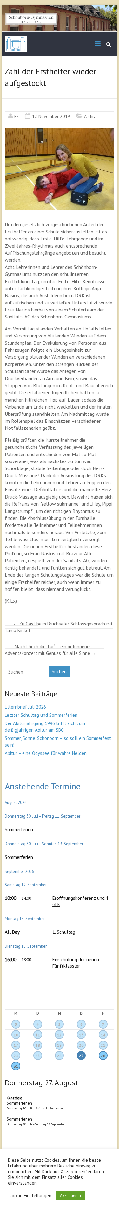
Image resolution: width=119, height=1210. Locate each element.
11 (38, 1034)
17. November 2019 (51, 116)
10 (16, 1034)
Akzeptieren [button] (70, 1195)
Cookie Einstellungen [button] (30, 1196)
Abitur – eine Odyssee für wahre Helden (46, 753)
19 (59, 1045)
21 (103, 1045)
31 (16, 1066)
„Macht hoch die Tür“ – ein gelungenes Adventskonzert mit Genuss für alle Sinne (50, 650)
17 (16, 1045)
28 (103, 1055)
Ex (16, 116)
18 (38, 1045)
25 (38, 1055)
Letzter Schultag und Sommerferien (41, 715)
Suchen (59, 672)
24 (16, 1055)
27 (81, 1055)
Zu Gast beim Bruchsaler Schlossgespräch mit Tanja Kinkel (59, 627)
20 (81, 1045)
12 (59, 1034)
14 (103, 1034)
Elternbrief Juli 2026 (25, 707)
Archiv (90, 116)
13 (81, 1034)
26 (59, 1055)
